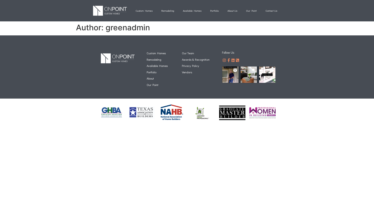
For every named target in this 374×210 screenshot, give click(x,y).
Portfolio (214, 10)
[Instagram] (224, 60)
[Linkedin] (233, 60)
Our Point (251, 10)
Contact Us (271, 10)
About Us (232, 10)
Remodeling (167, 10)
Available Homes (192, 10)
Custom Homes (144, 10)
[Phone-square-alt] (237, 60)
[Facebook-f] (229, 60)
